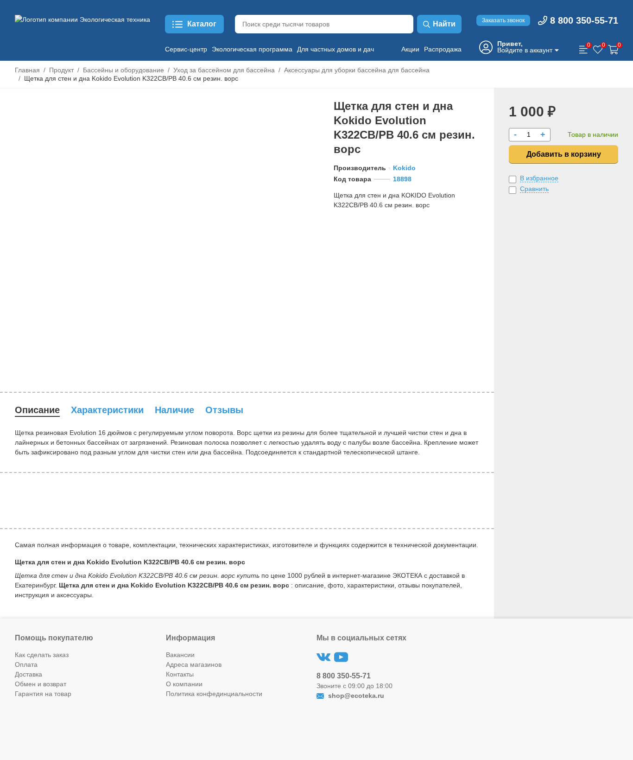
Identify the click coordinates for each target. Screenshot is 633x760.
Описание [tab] (37, 410)
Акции (410, 49)
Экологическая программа (252, 49)
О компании (184, 684)
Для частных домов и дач (335, 49)
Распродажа (443, 49)
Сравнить (534, 188)
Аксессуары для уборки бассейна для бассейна (357, 70)
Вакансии (180, 654)
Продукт (61, 70)
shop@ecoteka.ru (355, 695)
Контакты (180, 674)
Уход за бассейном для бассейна (224, 70)
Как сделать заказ (42, 654)
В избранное (539, 178)
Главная (27, 70)
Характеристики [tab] (107, 410)
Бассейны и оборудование (123, 70)
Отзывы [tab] (224, 410)
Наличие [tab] (174, 410)
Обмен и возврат (40, 684)
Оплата (26, 664)
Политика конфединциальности (214, 693)
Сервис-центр (186, 49)
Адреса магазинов (194, 664)
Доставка (28, 674)
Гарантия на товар (43, 693)
